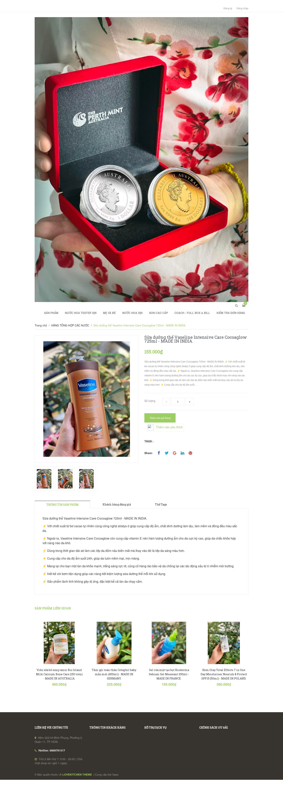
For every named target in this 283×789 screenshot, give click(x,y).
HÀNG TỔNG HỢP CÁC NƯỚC (70, 325)
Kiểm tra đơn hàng (231, 313)
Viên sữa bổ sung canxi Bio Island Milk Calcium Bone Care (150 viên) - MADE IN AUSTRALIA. (59, 674)
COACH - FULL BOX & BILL (192, 313)
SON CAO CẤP (158, 313)
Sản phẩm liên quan (53, 608)
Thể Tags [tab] (161, 504)
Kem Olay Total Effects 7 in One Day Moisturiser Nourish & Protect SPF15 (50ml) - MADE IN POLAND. (224, 674)
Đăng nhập (242, 8)
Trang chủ (41, 325)
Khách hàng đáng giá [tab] (117, 504)
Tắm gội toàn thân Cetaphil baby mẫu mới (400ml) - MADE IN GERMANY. (114, 674)
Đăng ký (228, 8)
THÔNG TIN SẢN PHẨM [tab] (62, 504)
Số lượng (149, 401)
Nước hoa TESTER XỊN (80, 313)
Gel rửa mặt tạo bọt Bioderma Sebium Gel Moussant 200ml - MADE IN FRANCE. (169, 674)
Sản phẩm (51, 313)
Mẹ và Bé (109, 313)
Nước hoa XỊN (132, 313)
